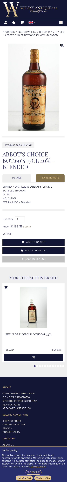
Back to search (35, 259)
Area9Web (8, 408)
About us (8, 445)
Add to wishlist (35, 251)
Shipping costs (11, 421)
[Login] (5, 22)
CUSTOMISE (33, 472)
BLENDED (44, 32)
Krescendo (24, 408)
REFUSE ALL (24, 478)
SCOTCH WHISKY (27, 32)
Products (8, 32)
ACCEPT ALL (42, 478)
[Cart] (22, 22)
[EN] (32, 23)
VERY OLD (58, 32)
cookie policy (38, 467)
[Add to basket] (33, 357)
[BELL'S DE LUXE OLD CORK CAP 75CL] (33, 307)
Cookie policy (11, 432)
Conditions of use (13, 425)
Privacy (7, 429)
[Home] (33, 9)
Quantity (7, 219)
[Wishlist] (14, 22)
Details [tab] (16, 178)
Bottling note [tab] (50, 178)
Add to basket (36, 242)
